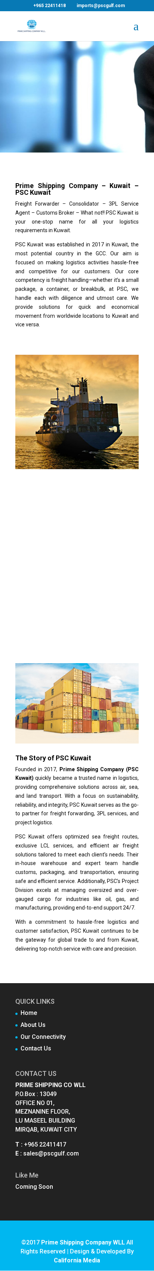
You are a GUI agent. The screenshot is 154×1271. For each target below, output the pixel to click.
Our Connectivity (43, 1036)
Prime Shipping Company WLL (83, 1242)
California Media (77, 1260)
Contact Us (36, 1048)
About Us (33, 1024)
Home (29, 1012)
